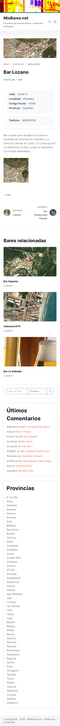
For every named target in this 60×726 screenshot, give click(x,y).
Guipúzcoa (13, 581)
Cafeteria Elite (24, 465)
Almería (11, 513)
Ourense (11, 642)
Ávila (9, 521)
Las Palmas (13, 606)
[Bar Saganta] (30, 261)
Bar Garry (27, 441)
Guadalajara (13, 577)
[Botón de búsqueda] (50, 391)
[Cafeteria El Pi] (30, 306)
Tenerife (11, 674)
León (9, 610)
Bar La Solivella (13, 371)
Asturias (11, 517)
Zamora (11, 698)
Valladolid (12, 690)
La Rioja (11, 602)
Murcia (10, 634)
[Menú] (55, 21)
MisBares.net (16, 18)
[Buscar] (49, 22)
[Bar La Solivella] (30, 351)
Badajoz (11, 525)
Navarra (11, 638)
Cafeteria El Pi (12, 326)
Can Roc (27, 446)
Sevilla (10, 662)
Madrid (11, 622)
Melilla (10, 630)
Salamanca (13, 654)
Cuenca (11, 565)
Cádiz (10, 541)
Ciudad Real (14, 557)
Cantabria (12, 545)
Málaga (11, 626)
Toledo (11, 682)
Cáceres (11, 537)
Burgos (11, 533)
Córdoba (12, 561)
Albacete (12, 505)
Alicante (11, 509)
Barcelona (12, 529)
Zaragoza (12, 702)
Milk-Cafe (27, 470)
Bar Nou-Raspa (28, 436)
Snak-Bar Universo (32, 456)
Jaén (9, 597)
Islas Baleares (14, 594)
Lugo (9, 618)
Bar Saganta (11, 281)
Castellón (9, 80)
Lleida (10, 614)
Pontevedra (13, 650)
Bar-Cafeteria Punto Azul (35, 451)
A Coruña (12, 497)
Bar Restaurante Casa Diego (35, 460)
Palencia (11, 646)
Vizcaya (11, 694)
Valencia (11, 686)
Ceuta (10, 553)
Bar (20, 80)
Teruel (10, 678)
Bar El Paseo (23, 431)
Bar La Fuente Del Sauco (36, 426)
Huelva (11, 585)
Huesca (11, 589)
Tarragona (12, 670)
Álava (10, 501)
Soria (10, 666)
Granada (11, 573)
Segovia (11, 658)
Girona (10, 569)
